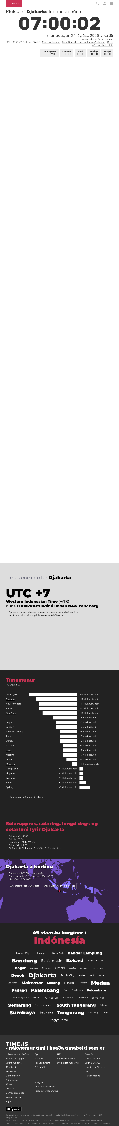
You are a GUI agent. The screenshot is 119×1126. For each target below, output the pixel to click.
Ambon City (23, 953)
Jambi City (67, 975)
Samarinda (98, 997)
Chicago (10, 699)
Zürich (9, 741)
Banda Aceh (58, 953)
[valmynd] (111, 4)
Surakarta (46, 1012)
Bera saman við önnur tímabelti (26, 797)
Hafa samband (92, 1076)
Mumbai (10, 764)
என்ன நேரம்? (75, 1123)
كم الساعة (75, 1121)
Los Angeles (49, 52)
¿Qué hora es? (46, 1121)
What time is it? (12, 1121)
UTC (8, 717)
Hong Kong (12, 768)
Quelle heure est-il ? (62, 1121)
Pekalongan (77, 990)
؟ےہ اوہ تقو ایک (87, 1123)
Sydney (10, 787)
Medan (100, 983)
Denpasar (97, 968)
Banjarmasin (51, 961)
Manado (69, 982)
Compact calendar (15, 1093)
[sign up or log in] (104, 4)
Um (87, 1071)
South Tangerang (76, 1005)
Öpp (37, 1054)
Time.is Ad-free (93, 1058)
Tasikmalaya (93, 1012)
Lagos (9, 722)
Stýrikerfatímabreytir (68, 1063)
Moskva (10, 755)
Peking (94, 52)
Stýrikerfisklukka (66, 1058)
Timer (9, 1084)
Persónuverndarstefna (46, 1091)
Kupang (102, 975)
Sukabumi (104, 1005)
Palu (65, 990)
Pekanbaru (96, 990)
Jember (82, 975)
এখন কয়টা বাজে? (85, 1121)
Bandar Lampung (85, 953)
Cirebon (83, 968)
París (80, 52)
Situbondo (44, 1005)
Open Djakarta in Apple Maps (59, 886)
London (66, 52)
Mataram (83, 983)
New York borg (13, 704)
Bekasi (74, 960)
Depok (18, 975)
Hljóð (8, 1101)
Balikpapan (41, 953)
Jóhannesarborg (14, 731)
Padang (19, 990)
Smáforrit (39, 1058)
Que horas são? (12, 1123)
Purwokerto (82, 998)
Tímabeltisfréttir (43, 1063)
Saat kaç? (65, 1123)
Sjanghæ (10, 778)
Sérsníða (89, 1054)
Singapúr (10, 773)
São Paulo (11, 713)
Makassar (32, 982)
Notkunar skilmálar (45, 1086)
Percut (36, 998)
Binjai (103, 960)
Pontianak (51, 997)
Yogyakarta (59, 1020)
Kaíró (8, 750)
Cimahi (60, 968)
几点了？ (24, 1121)
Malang (53, 983)
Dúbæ (9, 759)
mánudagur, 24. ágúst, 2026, (80, 35)
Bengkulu (92, 960)
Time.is (14, 3)
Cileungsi (46, 968)
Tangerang (70, 1012)
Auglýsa (39, 1082)
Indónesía (38, 873)
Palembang (45, 990)
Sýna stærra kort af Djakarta (24, 886)
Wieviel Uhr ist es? (39, 1123)
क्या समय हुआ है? (34, 1121)
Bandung (24, 960)
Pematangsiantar (21, 998)
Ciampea (34, 968)
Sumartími (11, 1071)
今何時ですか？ (54, 1123)
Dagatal (10, 1088)
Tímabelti (11, 1067)
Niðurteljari (12, 1080)
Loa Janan (12, 983)
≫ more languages (102, 1123)
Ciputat (72, 968)
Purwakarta (67, 998)
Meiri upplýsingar (51, 42)
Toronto (10, 708)
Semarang (19, 1005)
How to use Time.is (94, 1067)
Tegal (105, 1012)
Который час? (96, 1121)
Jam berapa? (25, 1123)
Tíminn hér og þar (15, 1058)
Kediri (92, 975)
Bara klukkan (13, 1076)
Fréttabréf (40, 1067)
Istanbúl (10, 745)
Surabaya (22, 1012)
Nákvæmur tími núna (17, 1054)
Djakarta (43, 975)
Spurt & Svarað (92, 1063)
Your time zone (14, 1063)
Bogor (20, 968)
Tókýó (107, 52)
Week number (13, 1097)
